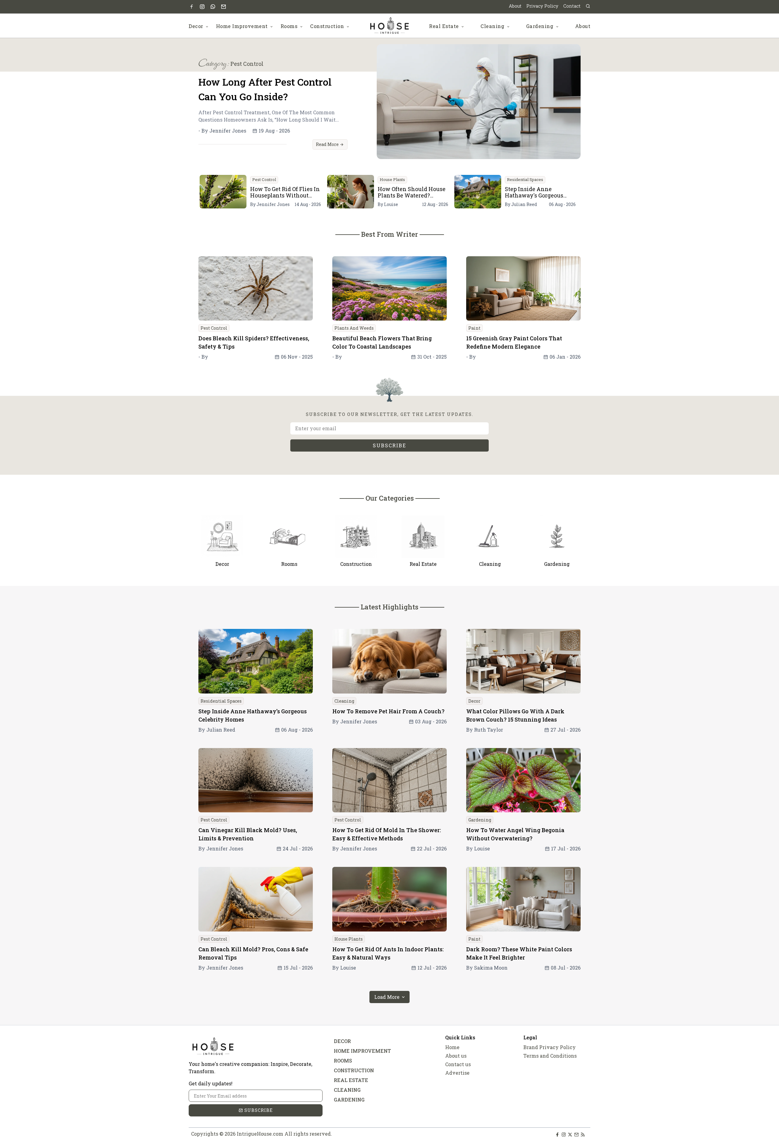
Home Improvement (242, 26)
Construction (327, 26)
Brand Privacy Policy (549, 1047)
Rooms (290, 26)
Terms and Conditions (550, 1055)
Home (452, 1047)
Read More (328, 144)
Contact (572, 6)
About (515, 6)
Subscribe (389, 445)
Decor (196, 26)
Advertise (457, 1073)
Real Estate (444, 26)
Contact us (458, 1064)
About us (455, 1055)
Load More (387, 997)
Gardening (540, 26)
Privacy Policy (542, 6)
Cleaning (493, 26)
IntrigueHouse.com (260, 1133)
